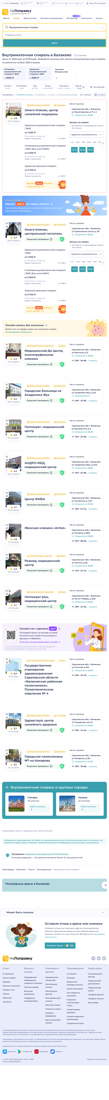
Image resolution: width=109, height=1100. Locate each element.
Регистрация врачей (51, 992)
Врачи (6, 18)
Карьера (6, 982)
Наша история (9, 978)
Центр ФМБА (35, 499)
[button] (54, 27)
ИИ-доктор (71, 18)
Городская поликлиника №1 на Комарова (44, 758)
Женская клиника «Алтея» (45, 528)
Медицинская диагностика (94, 982)
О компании (8, 974)
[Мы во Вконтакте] (99, 958)
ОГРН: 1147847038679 (11, 1062)
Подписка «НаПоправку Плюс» (73, 1003)
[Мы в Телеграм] (93, 958)
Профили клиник (96, 998)
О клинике (71, 974)
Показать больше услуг (61, 70)
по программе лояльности (18, 332)
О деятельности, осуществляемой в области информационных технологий (34, 1046)
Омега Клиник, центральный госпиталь (43, 231)
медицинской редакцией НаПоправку (46, 854)
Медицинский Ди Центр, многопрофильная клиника (44, 355)
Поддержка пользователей (31, 999)
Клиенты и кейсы (53, 1009)
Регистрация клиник (51, 985)
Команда (71, 978)
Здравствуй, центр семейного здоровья (41, 722)
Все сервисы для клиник (53, 999)
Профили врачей (96, 994)
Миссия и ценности (11, 986)
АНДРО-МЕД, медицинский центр (40, 465)
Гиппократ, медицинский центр (44, 429)
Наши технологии (75, 989)
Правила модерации (50, 1014)
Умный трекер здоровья (73, 1010)
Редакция (7, 998)
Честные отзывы (31, 987)
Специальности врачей (95, 975)
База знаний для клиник (53, 1021)
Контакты (7, 1002)
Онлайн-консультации (51, 18)
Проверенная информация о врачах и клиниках (33, 980)
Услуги (16, 18)
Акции (99, 18)
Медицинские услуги (94, 989)
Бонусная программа (29, 992)
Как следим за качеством (73, 994)
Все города (93, 1002)
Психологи (86, 18)
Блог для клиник (52, 1005)
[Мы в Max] (104, 958)
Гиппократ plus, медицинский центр (40, 599)
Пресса (6, 994)
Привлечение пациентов (51, 978)
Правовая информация (96, 1059)
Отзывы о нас (9, 990)
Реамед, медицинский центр (42, 563)
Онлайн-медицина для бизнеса (75, 1017)
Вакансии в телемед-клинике (75, 983)
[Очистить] (102, 27)
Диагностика (30, 18)
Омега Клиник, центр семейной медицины (41, 112)
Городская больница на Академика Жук (43, 393)
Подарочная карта (75, 1023)
